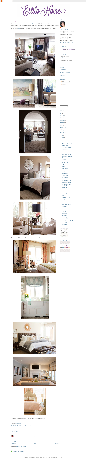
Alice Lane (33, 23)
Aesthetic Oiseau (65, 145)
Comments (64, 84)
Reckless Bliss (64, 206)
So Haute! (64, 211)
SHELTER (64, 208)
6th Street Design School (65, 72)
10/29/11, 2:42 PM (18, 438)
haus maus (64, 179)
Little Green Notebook (66, 192)
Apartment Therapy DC (66, 147)
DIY (61, 113)
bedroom (17, 426)
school (61, 135)
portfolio (61, 134)
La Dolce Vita (64, 187)
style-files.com (64, 215)
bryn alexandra (65, 152)
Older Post (57, 443)
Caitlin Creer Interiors (66, 154)
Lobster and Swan (65, 193)
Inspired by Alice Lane (17, 22)
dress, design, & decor (66, 171)
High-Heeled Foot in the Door (68, 180)
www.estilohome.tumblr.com (65, 62)
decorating (62, 122)
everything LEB (65, 177)
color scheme (62, 120)
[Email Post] (32, 425)
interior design (63, 130)
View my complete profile (66, 42)
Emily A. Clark (65, 175)
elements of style (65, 173)
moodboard (62, 132)
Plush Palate (64, 201)
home (61, 125)
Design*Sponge (65, 168)
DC (60, 112)
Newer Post (13, 443)
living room (38, 426)
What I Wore (64, 222)
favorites (27, 426)
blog (19, 28)
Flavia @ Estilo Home (66, 27)
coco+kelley (64, 159)
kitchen (32, 426)
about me (62, 115)
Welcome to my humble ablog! (68, 220)
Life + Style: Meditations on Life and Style (67, 189)
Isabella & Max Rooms (66, 182)
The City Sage (64, 217)
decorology (64, 166)
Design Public (63, 69)
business (61, 118)
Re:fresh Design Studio (66, 204)
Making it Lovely (65, 199)
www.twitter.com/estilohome (65, 57)
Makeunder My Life (66, 197)
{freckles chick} (65, 224)
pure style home (65, 202)
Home (35, 443)
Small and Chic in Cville (67, 210)
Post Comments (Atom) (21, 446)
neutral (43, 426)
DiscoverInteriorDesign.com (67, 170)
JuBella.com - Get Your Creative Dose (66, 185)
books (61, 117)
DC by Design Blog (65, 162)
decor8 (63, 164)
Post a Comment (14, 441)
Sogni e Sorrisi (65, 213)
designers (22, 426)
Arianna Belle (16, 434)
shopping (62, 137)
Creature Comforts (65, 161)
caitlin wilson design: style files (67, 157)
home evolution (63, 127)
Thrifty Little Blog (65, 219)
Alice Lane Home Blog (18, 423)
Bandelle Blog (64, 151)
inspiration (62, 129)
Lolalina (63, 195)
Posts (63, 81)
